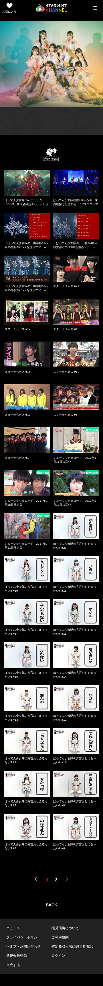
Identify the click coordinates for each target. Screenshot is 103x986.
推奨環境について (65, 928)
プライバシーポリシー (23, 937)
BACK (51, 905)
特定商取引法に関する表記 (72, 946)
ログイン (58, 956)
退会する (13, 965)
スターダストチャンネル (51, 8)
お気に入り (9, 11)
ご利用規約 (60, 937)
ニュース (13, 928)
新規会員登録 (16, 956)
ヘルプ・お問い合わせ (23, 946)
